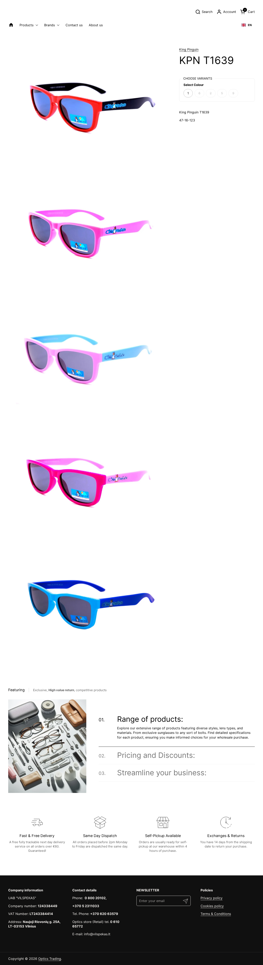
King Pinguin (188, 49)
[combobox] (247, 25)
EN (250, 25)
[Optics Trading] (18, 11)
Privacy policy (212, 898)
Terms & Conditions (216, 914)
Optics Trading (49, 959)
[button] (203, 11)
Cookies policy (212, 906)
